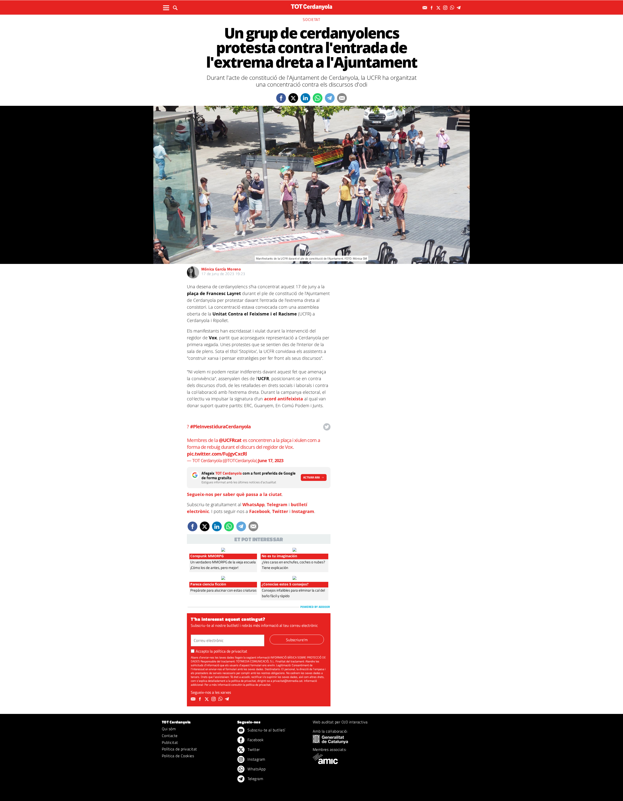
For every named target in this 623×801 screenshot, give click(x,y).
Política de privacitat (179, 749)
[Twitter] (439, 7)
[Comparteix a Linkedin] (305, 98)
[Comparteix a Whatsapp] (317, 98)
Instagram (303, 511)
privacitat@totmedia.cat (287, 680)
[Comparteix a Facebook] (281, 98)
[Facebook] (432, 7)
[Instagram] (446, 7)
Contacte (170, 735)
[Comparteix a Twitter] (293, 98)
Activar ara (311, 477)
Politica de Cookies (178, 756)
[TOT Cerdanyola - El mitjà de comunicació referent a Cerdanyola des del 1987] (311, 6)
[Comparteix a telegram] (330, 98)
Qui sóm (169, 729)
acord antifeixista (283, 399)
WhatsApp (253, 504)
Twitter (280, 511)
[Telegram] (459, 7)
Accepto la (221, 651)
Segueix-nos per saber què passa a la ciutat (234, 494)
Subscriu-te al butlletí (266, 730)
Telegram (277, 504)
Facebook (259, 511)
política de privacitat (230, 651)
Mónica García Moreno (221, 269)
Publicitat (170, 742)
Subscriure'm (297, 640)
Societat (311, 19)
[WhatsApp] (453, 7)
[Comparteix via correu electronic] (342, 98)
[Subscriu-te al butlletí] (425, 7)
